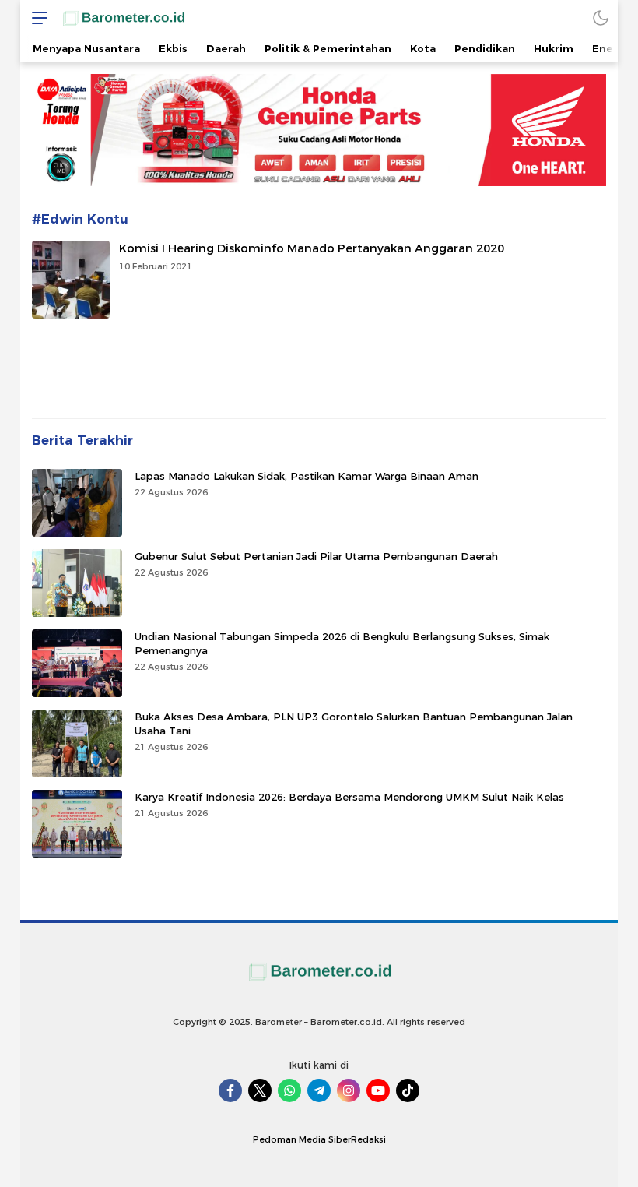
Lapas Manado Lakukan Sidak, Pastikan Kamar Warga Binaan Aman (306, 476)
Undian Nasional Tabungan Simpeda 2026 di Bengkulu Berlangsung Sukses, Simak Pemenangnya (342, 643)
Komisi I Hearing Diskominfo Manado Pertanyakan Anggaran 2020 (311, 248)
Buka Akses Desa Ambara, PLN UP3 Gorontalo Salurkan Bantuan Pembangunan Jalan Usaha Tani (354, 723)
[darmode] (601, 17)
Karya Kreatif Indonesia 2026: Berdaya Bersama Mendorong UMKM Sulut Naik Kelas (349, 797)
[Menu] (35, 17)
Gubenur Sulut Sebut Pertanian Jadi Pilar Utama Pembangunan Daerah (316, 556)
